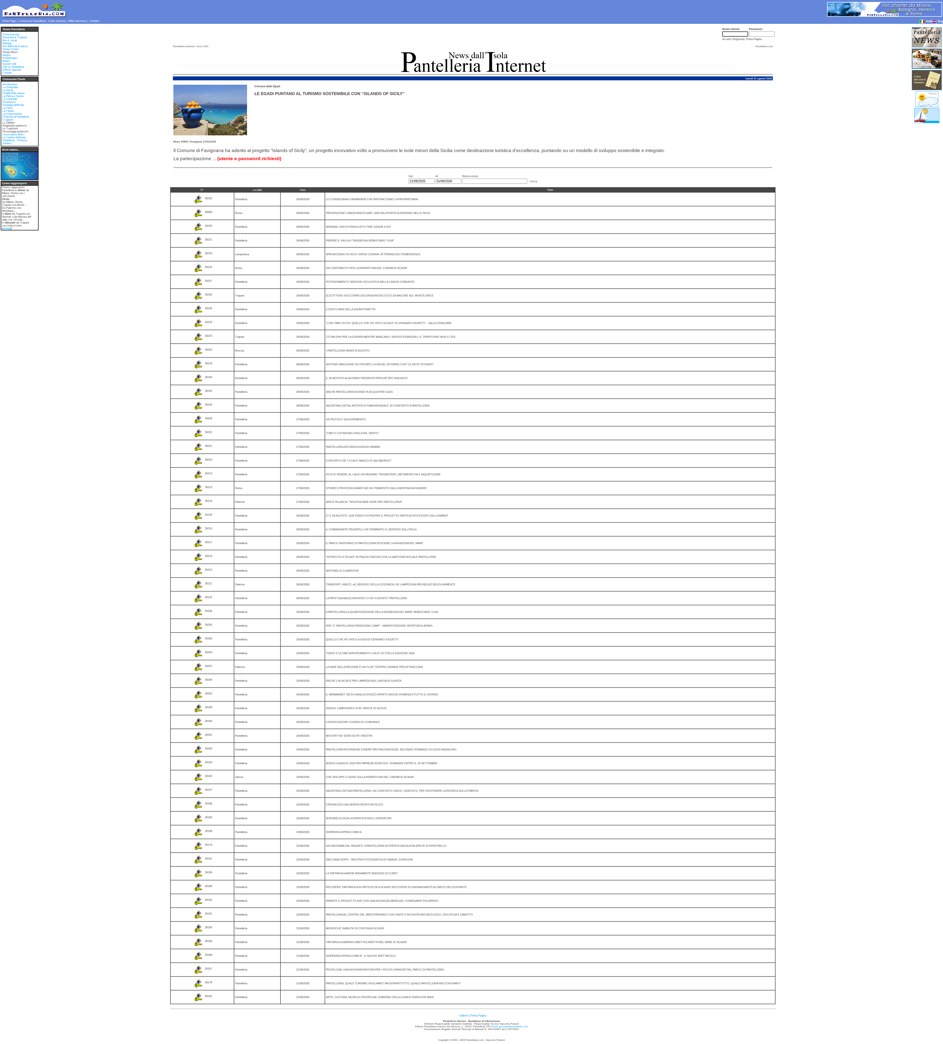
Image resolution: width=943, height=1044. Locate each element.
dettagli (7, 228)
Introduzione (9, 84)
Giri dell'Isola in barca (15, 46)
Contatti (93, 20)
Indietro (463, 1015)
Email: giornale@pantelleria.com (509, 1026)
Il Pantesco (9, 101)
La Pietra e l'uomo (13, 96)
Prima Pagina (478, 1015)
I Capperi (7, 119)
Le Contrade (9, 99)
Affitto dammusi (77, 20)
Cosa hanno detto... (14, 134)
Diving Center (10, 49)
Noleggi (6, 43)
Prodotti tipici (9, 57)
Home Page (9, 20)
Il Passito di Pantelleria (15, 116)
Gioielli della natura (13, 93)
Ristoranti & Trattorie (14, 37)
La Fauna (8, 110)
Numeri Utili (9, 63)
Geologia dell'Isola (13, 104)
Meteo (6, 60)
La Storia (7, 90)
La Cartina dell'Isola (14, 137)
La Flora (7, 107)
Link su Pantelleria (13, 66)
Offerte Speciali (11, 69)
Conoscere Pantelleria (32, 20)
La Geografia (10, 87)
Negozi (6, 55)
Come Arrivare (11, 34)
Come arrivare (56, 20)
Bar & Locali (9, 40)
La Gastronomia (12, 113)
